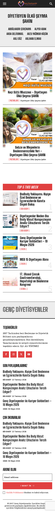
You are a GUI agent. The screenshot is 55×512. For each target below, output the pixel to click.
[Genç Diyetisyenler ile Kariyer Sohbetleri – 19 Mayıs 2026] (10, 243)
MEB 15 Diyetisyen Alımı (34, 259)
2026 (23, 249)
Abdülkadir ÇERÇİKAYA (19, 29)
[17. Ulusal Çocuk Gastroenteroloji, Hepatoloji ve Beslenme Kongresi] (10, 279)
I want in (25, 486)
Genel (23, 289)
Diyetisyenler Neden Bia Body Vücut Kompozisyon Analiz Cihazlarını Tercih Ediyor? (35, 221)
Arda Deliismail (15, 33)
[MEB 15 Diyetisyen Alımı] (10, 261)
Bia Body (24, 209)
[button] (4, 4)
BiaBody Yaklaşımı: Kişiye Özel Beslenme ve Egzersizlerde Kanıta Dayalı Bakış (35, 199)
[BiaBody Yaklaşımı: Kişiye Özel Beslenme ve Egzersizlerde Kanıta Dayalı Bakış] (10, 199)
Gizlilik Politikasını (14, 492)
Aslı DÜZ (17, 38)
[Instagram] (13, 354)
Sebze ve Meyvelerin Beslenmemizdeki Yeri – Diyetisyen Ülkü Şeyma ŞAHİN (27, 151)
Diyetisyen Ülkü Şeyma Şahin (33, 101)
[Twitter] (21, 354)
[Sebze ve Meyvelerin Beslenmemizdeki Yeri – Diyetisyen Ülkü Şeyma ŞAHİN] (27, 127)
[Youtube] (29, 354)
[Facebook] (6, 354)
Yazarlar (14, 100)
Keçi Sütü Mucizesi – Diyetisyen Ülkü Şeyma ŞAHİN (27, 94)
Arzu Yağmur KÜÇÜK (37, 33)
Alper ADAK (40, 29)
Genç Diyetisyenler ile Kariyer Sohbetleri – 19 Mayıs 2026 (34, 241)
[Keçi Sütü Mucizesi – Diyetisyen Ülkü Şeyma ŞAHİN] (27, 72)
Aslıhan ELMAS (33, 38)
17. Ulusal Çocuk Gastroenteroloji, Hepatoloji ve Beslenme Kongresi (34, 279)
